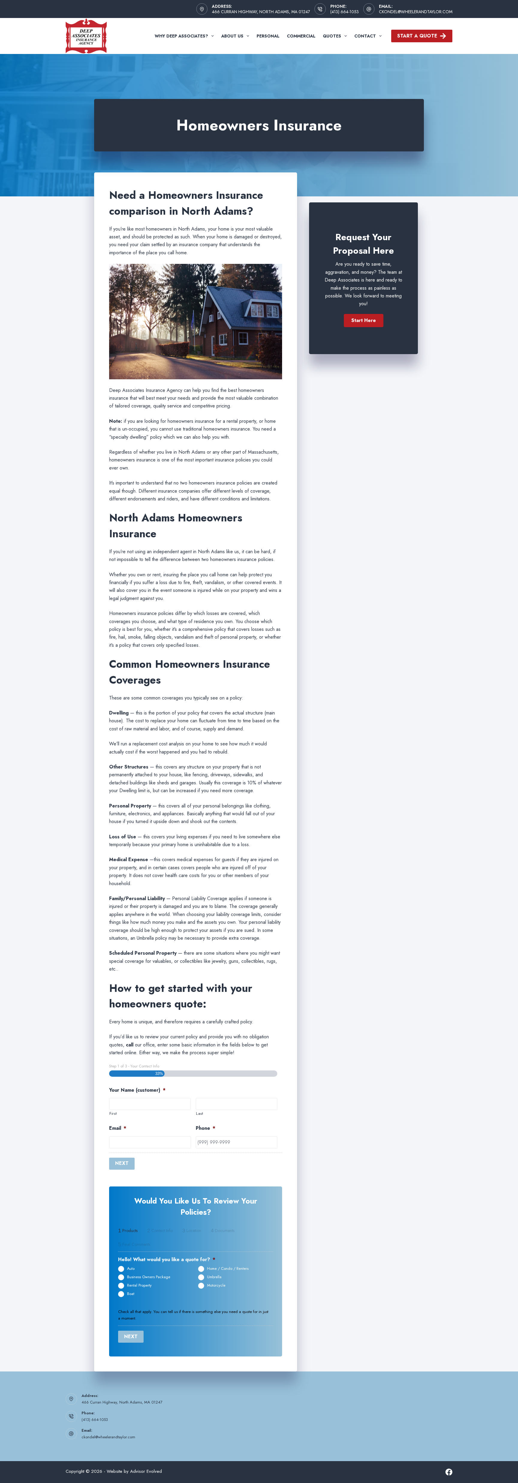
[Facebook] (448, 1472)
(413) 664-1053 (344, 12)
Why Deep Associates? (181, 36)
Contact (365, 36)
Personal (268, 36)
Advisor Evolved (146, 1471)
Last (199, 1113)
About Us (232, 36)
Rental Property (139, 1285)
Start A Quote (417, 35)
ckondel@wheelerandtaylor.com (415, 12)
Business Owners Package (148, 1277)
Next (122, 1163)
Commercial (301, 36)
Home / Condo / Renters (228, 1268)
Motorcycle (216, 1285)
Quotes (332, 36)
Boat (130, 1294)
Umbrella (214, 1277)
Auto (131, 1268)
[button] (363, 320)
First (113, 1113)
